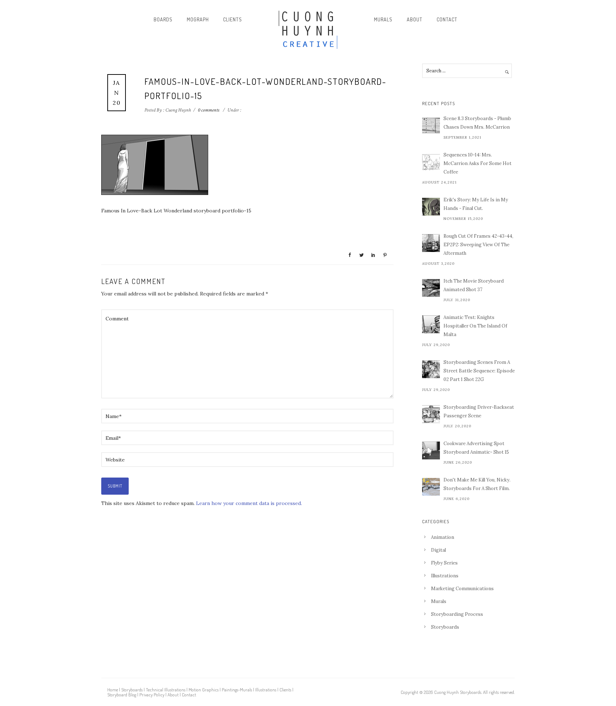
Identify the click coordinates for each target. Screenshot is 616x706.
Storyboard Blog (121, 694)
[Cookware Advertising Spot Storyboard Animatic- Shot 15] (431, 450)
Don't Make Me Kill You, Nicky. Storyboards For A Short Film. (476, 484)
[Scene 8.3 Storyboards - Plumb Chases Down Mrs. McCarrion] (431, 125)
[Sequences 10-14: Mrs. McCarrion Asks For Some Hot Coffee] (431, 162)
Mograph (198, 19)
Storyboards (445, 627)
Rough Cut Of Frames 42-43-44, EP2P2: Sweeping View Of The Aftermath (478, 244)
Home (112, 689)
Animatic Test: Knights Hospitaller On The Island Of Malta (475, 325)
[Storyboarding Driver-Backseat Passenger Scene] (431, 414)
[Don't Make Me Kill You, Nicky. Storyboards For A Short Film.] (431, 487)
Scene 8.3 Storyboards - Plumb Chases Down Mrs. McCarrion (477, 122)
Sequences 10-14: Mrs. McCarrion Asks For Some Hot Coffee (477, 163)
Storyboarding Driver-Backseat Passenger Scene (478, 411)
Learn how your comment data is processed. (249, 503)
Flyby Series (444, 563)
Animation (442, 537)
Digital (438, 550)
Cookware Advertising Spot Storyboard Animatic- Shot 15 (476, 447)
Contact (447, 19)
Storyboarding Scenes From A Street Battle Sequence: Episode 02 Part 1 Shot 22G (479, 370)
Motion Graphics (204, 689)
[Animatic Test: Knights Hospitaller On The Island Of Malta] (431, 324)
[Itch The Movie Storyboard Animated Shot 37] (431, 288)
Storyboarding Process (457, 614)
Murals (383, 19)
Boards (163, 19)
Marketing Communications (462, 589)
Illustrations (444, 576)
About (414, 19)
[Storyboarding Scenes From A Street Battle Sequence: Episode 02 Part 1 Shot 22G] (431, 369)
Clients (232, 19)
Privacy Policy (151, 694)
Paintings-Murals (237, 689)
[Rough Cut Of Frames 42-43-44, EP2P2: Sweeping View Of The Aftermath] (431, 243)
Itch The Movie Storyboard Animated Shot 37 (473, 285)
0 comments (208, 110)
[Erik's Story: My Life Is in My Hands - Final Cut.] (431, 207)
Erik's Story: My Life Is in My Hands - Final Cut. (475, 204)
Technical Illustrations (165, 689)
